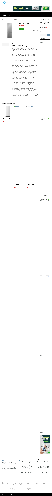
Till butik (21, 29)
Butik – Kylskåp (10, 13)
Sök (48, 34)
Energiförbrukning (19, 13)
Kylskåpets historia (7, 15)
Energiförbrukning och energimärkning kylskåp (13, 484)
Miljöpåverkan (38, 13)
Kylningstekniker (29, 13)
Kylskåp (3, 13)
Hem (3, 19)
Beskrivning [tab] (5, 44)
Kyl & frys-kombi (7, 19)
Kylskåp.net (10, 494)
